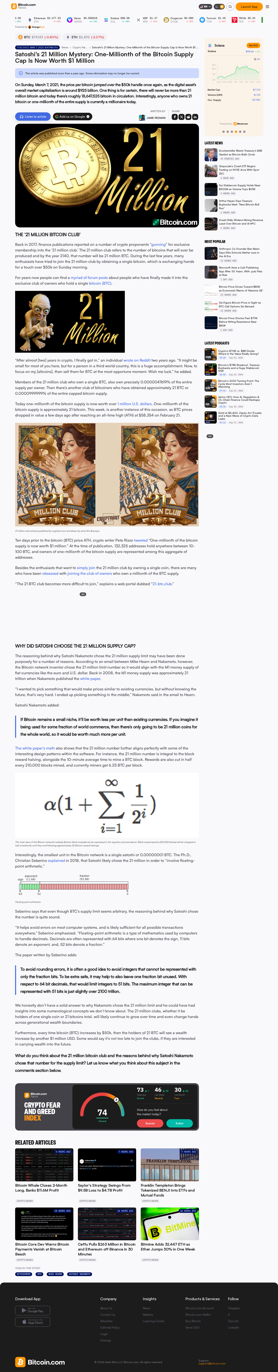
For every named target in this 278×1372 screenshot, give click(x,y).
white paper (90, 678)
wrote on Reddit (137, 360)
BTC (39, 1274)
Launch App (249, 6)
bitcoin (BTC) (100, 283)
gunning (158, 244)
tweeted (141, 540)
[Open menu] (267, 7)
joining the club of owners (90, 573)
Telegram (234, 1308)
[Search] (230, 7)
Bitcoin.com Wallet (197, 1314)
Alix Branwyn (92, 530)
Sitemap (105, 1340)
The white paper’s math (35, 748)
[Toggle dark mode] (219, 6)
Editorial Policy (110, 1327)
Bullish (179, 1123)
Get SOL (253, 45)
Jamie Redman (156, 117)
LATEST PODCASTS (217, 343)
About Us (106, 1308)
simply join (86, 567)
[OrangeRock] (36, 27)
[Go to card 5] (240, 132)
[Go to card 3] (232, 132)
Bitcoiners (23, 1274)
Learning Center (153, 1321)
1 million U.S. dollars (134, 403)
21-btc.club (162, 583)
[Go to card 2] (228, 132)
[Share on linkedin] (195, 117)
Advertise (106, 1321)
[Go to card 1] (223, 132)
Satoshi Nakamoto (79, 1274)
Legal (103, 1334)
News (65, 47)
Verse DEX (192, 1327)
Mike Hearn (55, 1274)
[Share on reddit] (188, 117)
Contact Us (107, 1314)
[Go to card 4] (236, 132)
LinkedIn (233, 1327)
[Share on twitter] (182, 117)
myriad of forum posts (89, 277)
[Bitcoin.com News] (23, 6)
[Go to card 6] (244, 132)
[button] (88, 116)
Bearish (150, 1123)
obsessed (50, 573)
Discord (233, 1321)
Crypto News (80, 47)
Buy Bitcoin (193, 1321)
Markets (148, 1314)
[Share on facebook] (175, 117)
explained (56, 860)
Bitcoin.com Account (199, 1308)
